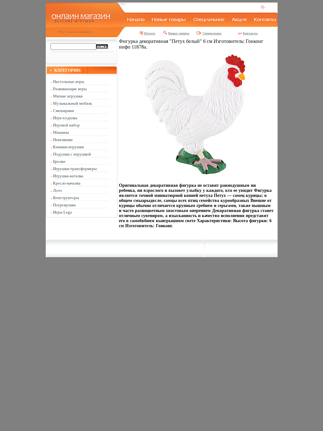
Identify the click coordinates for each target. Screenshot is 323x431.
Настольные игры (68, 81)
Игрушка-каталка (68, 176)
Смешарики (63, 110)
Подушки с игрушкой (72, 154)
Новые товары (178, 33)
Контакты (250, 33)
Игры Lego (62, 212)
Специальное (212, 33)
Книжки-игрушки (68, 147)
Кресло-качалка (66, 183)
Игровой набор (66, 125)
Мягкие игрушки (68, 96)
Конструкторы (66, 197)
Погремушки (64, 205)
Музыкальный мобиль (72, 103)
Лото (57, 190)
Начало (149, 33)
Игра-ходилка (65, 117)
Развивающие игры (70, 88)
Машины (61, 132)
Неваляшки (63, 139)
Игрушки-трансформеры (75, 168)
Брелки (59, 161)
